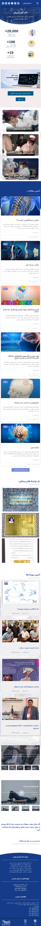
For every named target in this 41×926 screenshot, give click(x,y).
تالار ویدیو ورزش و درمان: (31, 786)
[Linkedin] (9, 3)
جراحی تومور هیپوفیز (23, 129)
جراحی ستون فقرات (25, 153)
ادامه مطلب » (35, 232)
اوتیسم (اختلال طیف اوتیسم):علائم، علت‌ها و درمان (21, 310)
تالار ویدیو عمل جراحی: (32, 747)
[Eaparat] (12, 3)
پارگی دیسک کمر (32, 265)
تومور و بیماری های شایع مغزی (22, 176)
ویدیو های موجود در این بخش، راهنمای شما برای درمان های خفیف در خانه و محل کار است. (20, 793)
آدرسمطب (25, 923)
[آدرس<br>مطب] (25, 921)
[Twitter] (6, 3)
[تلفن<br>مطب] (35, 921)
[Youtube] (18, 3)
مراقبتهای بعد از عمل (20, 889)
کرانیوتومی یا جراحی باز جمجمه (26, 403)
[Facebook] (3, 3)
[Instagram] (15, 3)
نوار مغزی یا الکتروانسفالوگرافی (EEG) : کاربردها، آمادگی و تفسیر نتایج (23, 357)
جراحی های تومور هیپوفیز (20, 884)
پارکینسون (35, 447)
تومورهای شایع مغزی (20, 888)
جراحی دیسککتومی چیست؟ (27, 220)
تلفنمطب (35, 923)
